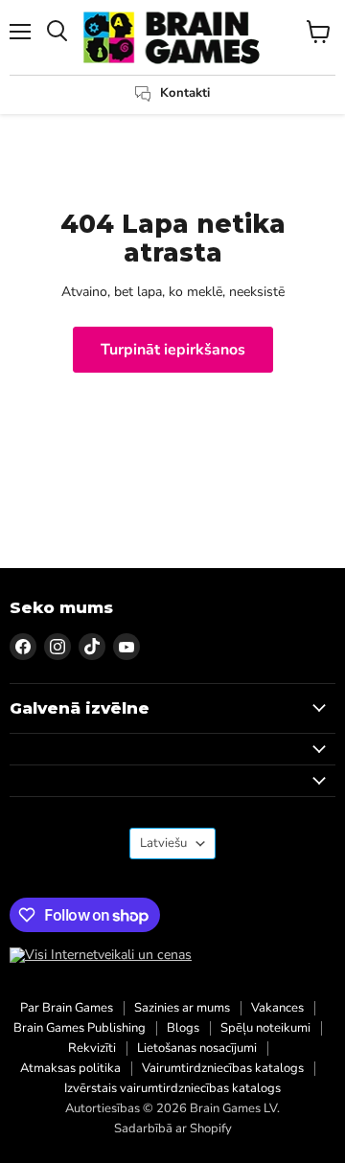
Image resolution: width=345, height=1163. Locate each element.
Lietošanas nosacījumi (197, 1048)
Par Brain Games (66, 1007)
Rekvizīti (92, 1048)
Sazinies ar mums (182, 1007)
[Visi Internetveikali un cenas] (101, 955)
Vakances (277, 1007)
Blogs (183, 1028)
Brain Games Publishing (79, 1028)
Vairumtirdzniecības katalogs (223, 1068)
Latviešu (163, 843)
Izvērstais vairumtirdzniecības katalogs (172, 1088)
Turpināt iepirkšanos (173, 349)
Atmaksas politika (70, 1068)
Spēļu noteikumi (265, 1028)
